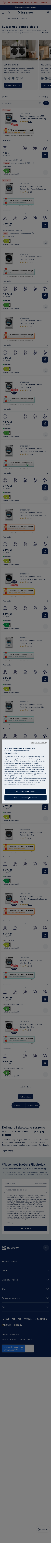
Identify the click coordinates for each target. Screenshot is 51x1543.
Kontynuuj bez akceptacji (39, 742)
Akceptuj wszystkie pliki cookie (25, 798)
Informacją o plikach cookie (27, 782)
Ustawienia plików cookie (25, 791)
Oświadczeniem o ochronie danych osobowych (19, 784)
